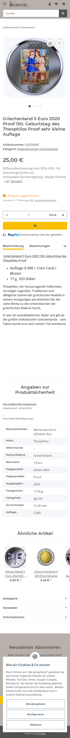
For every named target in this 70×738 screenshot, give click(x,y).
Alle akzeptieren (36, 703)
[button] (49, 4)
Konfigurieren (35, 714)
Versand (16, 181)
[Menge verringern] (7, 215)
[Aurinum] (18, 4)
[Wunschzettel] (56, 4)
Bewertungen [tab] (39, 246)
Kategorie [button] (10, 598)
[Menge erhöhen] (63, 215)
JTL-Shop (41, 733)
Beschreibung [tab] (13, 246)
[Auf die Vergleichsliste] (50, 43)
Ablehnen (36, 724)
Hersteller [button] (10, 608)
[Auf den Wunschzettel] (60, 43)
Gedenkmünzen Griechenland (37, 149)
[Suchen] (63, 13)
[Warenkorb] (63, 4)
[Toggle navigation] (4, 2)
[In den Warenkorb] (35, 226)
